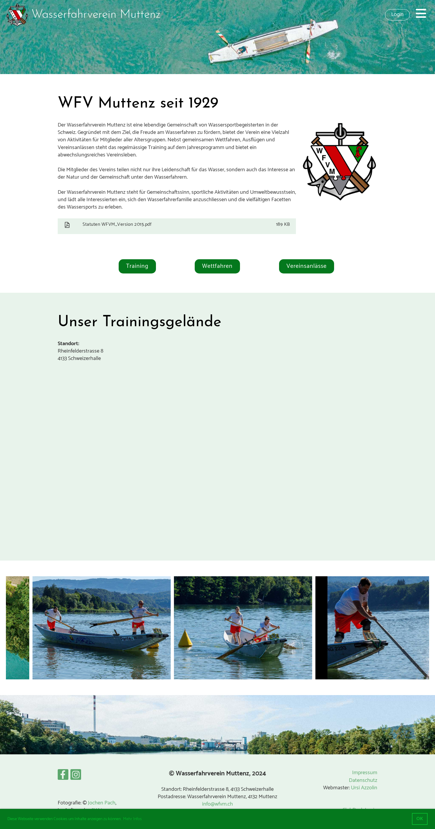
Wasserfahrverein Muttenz (95, 15)
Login (397, 14)
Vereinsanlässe (306, 266)
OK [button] (419, 819)
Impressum (364, 772)
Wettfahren (217, 266)
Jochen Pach (101, 802)
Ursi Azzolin (364, 787)
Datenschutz (363, 780)
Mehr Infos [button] (132, 819)
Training (137, 266)
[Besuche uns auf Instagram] (75, 776)
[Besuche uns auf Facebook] (63, 776)
